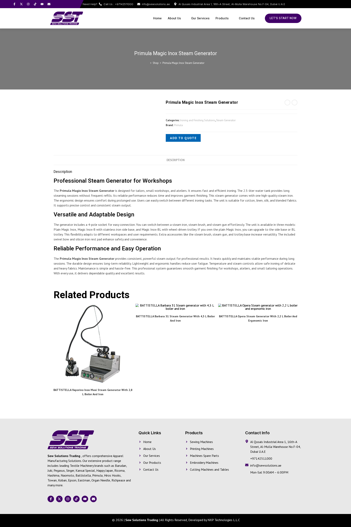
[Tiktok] (35, 4)
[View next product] (294, 102)
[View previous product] (287, 102)
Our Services (200, 18)
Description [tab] (176, 160)
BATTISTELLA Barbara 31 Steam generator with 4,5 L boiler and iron (175, 318)
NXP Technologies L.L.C (224, 520)
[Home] (148, 63)
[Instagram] (28, 4)
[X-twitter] (21, 4)
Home (157, 18)
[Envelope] (49, 4)
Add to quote (183, 138)
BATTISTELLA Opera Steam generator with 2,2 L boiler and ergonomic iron (258, 318)
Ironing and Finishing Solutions (197, 120)
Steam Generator (226, 120)
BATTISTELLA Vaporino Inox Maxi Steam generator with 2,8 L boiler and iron (92, 392)
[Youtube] (42, 4)
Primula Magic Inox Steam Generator (183, 63)
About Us (174, 18)
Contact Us (247, 18)
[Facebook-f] (14, 4)
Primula (178, 125)
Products (222, 18)
